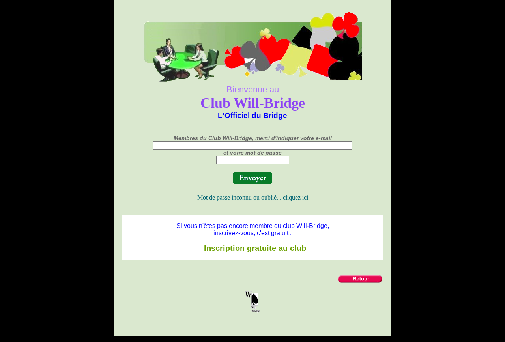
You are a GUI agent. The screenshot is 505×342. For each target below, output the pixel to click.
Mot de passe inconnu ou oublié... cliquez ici (252, 197)
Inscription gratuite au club (252, 248)
